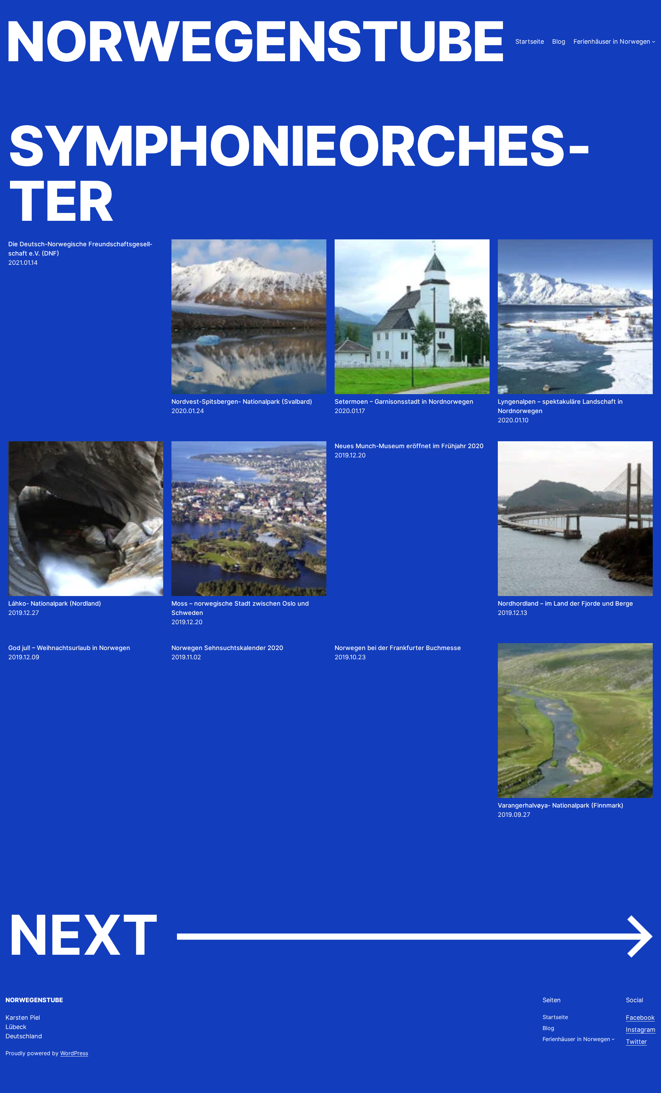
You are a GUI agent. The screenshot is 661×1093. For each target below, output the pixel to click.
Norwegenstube (255, 41)
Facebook (640, 1017)
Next (330, 935)
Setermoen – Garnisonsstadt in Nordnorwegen (404, 401)
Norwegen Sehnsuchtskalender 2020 (227, 647)
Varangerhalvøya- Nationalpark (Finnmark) (560, 805)
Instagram (640, 1029)
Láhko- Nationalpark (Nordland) (54, 603)
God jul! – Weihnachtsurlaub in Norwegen (69, 647)
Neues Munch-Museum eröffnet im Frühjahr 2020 (409, 446)
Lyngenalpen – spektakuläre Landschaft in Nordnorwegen (560, 406)
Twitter (636, 1041)
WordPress (74, 1053)
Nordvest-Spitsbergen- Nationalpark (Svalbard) (241, 401)
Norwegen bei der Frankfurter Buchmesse (398, 647)
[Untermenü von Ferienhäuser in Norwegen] (653, 41)
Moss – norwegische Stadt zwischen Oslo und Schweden (240, 608)
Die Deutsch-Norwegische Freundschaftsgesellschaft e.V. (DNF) (80, 248)
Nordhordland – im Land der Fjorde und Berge (565, 603)
